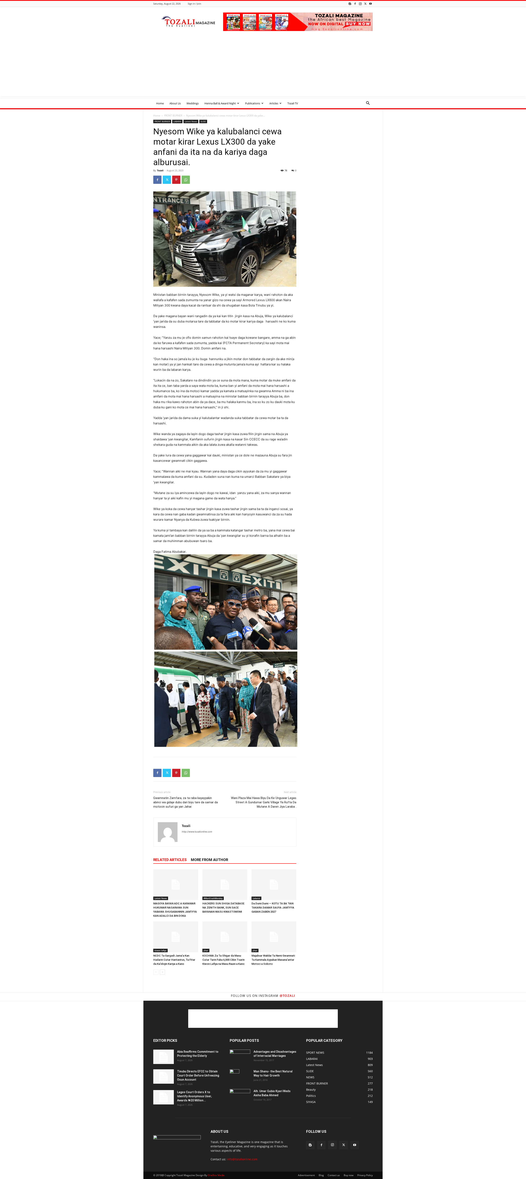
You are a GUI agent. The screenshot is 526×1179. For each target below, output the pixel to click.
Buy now (348, 1175)
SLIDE (203, 121)
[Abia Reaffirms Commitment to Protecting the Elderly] (163, 1057)
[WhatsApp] (186, 180)
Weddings (193, 103)
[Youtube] (370, 3)
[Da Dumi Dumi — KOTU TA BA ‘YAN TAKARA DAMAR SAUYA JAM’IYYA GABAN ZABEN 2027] (273, 884)
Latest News (191, 121)
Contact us (334, 1175)
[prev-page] (155, 972)
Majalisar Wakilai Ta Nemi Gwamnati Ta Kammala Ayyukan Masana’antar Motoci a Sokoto (273, 959)
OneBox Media (216, 1175)
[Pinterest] (176, 180)
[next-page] (162, 972)
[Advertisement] (263, 67)
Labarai (256, 898)
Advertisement (306, 1175)
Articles (273, 103)
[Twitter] (365, 3)
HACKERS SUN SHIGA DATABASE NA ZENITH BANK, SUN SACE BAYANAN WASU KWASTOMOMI (223, 907)
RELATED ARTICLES (170, 860)
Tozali (160, 170)
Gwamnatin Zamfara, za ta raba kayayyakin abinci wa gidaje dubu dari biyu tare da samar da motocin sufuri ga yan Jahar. (185, 802)
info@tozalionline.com (242, 1159)
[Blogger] (350, 3)
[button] (368, 104)
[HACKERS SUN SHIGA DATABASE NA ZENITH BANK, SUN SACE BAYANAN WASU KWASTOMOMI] (224, 884)
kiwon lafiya (160, 950)
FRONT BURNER (173, 115)
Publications (252, 103)
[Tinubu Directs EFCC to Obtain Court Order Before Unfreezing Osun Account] (163, 1076)
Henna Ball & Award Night (220, 103)
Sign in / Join (194, 3)
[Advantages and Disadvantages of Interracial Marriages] (240, 1056)
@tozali (287, 996)
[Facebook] (355, 3)
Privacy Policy (365, 1175)
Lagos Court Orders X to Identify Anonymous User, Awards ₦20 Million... (194, 1096)
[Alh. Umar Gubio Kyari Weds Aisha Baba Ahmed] (240, 1096)
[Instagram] (360, 3)
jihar (206, 950)
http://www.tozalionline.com (197, 831)
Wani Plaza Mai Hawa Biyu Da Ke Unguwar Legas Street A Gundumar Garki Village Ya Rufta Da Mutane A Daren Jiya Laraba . (263, 802)
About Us (175, 103)
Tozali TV (292, 103)
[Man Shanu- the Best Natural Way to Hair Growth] (234, 1076)
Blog (321, 1175)
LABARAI (177, 121)
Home (160, 103)
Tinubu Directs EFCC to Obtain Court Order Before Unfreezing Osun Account (198, 1075)
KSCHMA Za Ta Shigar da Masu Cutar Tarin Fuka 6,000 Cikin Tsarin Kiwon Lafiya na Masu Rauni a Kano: (223, 959)
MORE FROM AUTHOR (209, 860)
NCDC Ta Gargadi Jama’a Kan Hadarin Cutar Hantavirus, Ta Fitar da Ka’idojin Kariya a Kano (174, 959)
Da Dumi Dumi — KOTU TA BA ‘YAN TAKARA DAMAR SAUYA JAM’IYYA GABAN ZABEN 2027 (272, 907)
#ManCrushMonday (213, 898)
